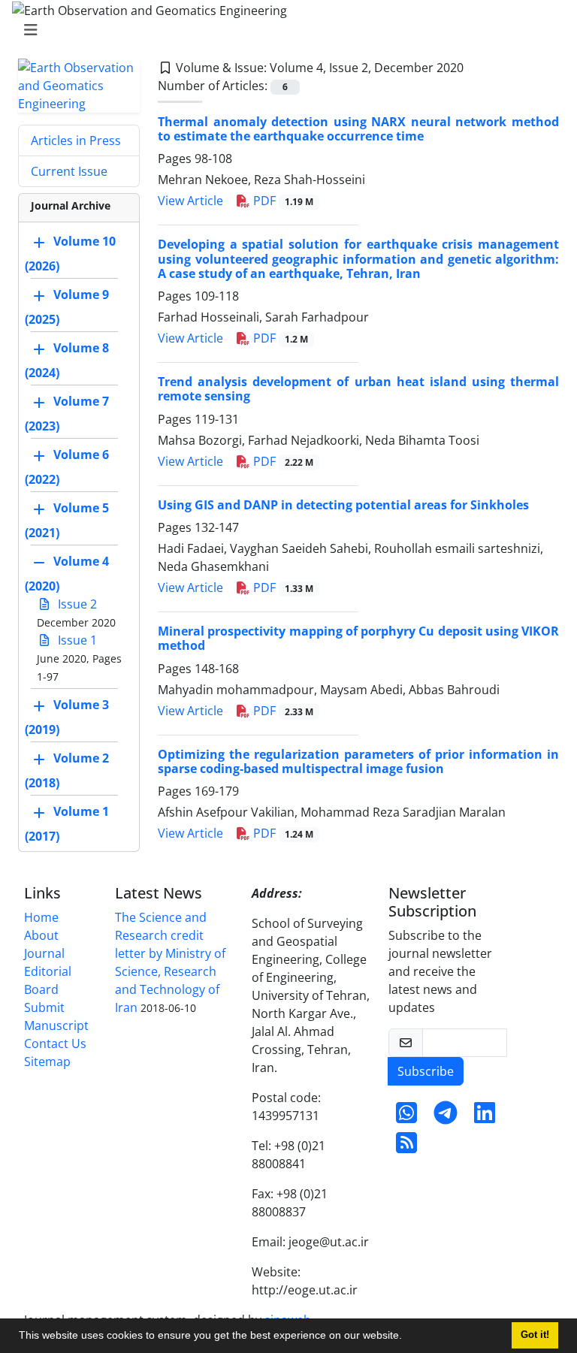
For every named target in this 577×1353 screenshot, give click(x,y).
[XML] (476, 67)
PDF (281, 200)
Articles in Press (76, 140)
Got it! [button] (535, 1335)
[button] (407, 1337)
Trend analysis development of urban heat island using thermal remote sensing (358, 388)
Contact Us (55, 1043)
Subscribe (425, 1071)
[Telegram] (445, 1117)
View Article (190, 200)
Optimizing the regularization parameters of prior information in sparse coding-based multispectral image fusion (358, 761)
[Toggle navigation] (284, 30)
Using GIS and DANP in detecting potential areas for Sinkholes (343, 505)
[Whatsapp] (406, 1117)
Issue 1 (76, 640)
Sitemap (47, 1061)
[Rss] (406, 1147)
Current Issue (69, 171)
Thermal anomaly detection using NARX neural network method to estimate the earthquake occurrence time (358, 128)
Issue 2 (76, 604)
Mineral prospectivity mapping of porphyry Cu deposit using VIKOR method (358, 638)
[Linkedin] (485, 1117)
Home (41, 917)
